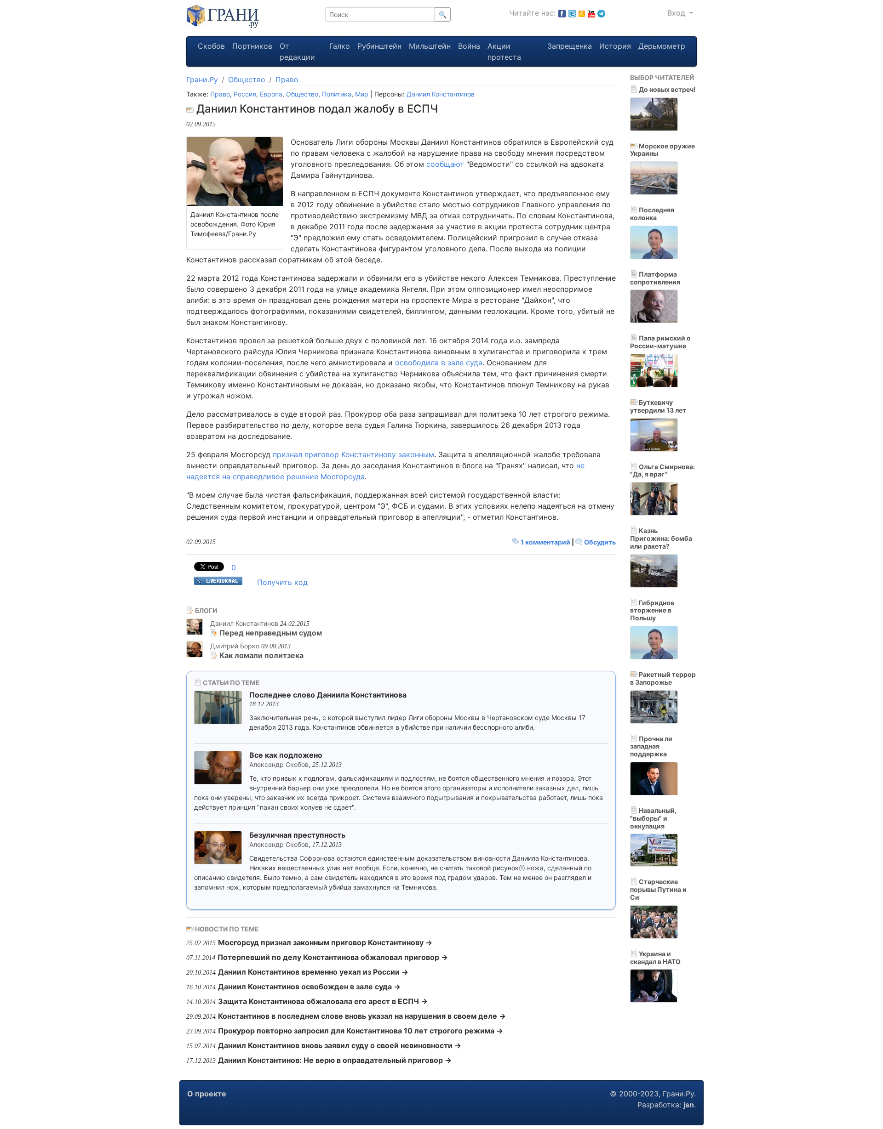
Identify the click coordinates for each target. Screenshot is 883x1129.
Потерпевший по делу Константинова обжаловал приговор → (333, 957)
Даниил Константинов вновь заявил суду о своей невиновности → (339, 1045)
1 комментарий (545, 542)
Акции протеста (504, 51)
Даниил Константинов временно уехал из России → (313, 971)
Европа (271, 94)
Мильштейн (430, 46)
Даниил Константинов (441, 94)
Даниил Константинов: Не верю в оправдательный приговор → (335, 1060)
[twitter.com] (572, 12)
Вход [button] (677, 12)
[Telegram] (601, 12)
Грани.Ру (202, 79)
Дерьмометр (661, 46)
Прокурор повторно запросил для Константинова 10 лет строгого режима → (360, 1030)
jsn (688, 1104)
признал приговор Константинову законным (353, 454)
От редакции (297, 51)
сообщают (445, 164)
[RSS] (581, 12)
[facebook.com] (562, 12)
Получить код (282, 582)
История (615, 46)
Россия (245, 94)
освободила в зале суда (438, 362)
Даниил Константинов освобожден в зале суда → (309, 986)
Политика (336, 94)
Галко (339, 46)
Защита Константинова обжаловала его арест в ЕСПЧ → (323, 1001)
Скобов (211, 46)
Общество (246, 79)
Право (286, 79)
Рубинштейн (379, 46)
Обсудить (599, 542)
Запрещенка (569, 46)
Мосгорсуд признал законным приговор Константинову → (325, 942)
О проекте (206, 1093)
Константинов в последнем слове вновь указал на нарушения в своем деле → (362, 1016)
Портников (252, 46)
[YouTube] (591, 12)
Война (469, 46)
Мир (361, 94)
